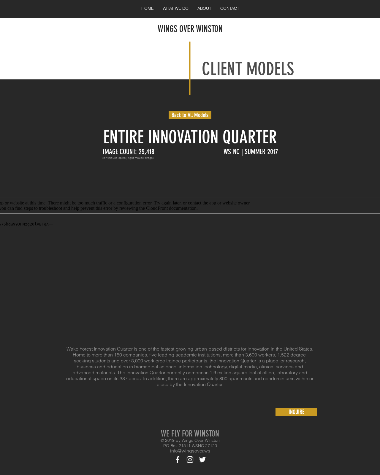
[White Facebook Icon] (177, 459)
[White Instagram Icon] (190, 459)
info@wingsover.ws (190, 451)
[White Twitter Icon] (202, 459)
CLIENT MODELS (248, 68)
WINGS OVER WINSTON (190, 29)
